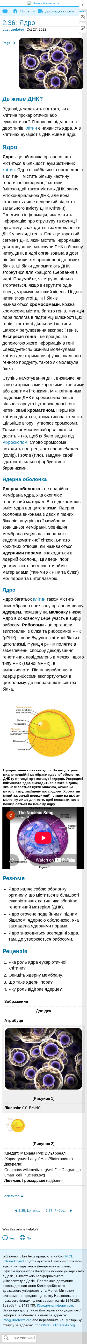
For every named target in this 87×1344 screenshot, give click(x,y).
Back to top (11, 1196)
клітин (31, 128)
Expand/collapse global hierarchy (8, 11)
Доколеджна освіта (60, 11)
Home (24, 11)
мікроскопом (14, 442)
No (29, 1238)
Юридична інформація (55, 1305)
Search (6, 1338)
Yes (11, 1238)
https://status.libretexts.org (55, 1325)
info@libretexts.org (17, 1320)
